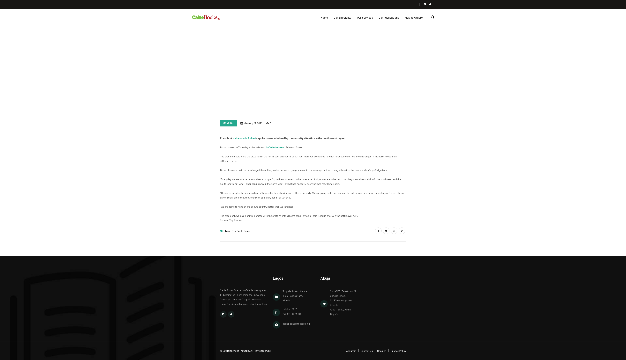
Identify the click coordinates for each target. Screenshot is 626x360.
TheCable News (241, 230)
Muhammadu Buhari (244, 138)
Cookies (381, 350)
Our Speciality (342, 17)
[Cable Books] (206, 17)
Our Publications (389, 17)
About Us (351, 350)
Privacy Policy (398, 350)
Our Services (365, 17)
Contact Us (367, 350)
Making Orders (414, 17)
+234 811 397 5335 (292, 313)
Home (324, 17)
